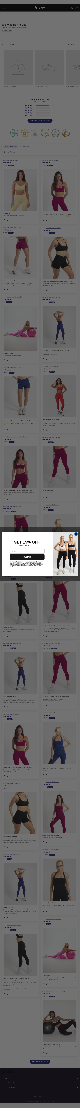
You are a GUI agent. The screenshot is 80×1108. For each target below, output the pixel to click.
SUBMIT (27, 557)
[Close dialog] (76, 534)
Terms (11, 566)
